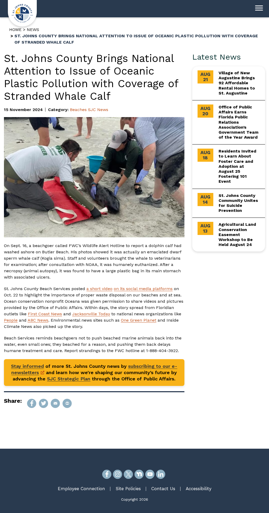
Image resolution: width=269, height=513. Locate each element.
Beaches (78, 109)
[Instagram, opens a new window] (117, 474)
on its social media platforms (143, 288)
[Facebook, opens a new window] (106, 474)
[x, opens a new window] (128, 474)
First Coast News (45, 313)
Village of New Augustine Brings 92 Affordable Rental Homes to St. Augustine (237, 83)
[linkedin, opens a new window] (160, 474)
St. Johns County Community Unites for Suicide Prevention (238, 203)
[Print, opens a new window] (67, 403)
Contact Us (163, 488)
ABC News (38, 320)
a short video (99, 288)
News (33, 29)
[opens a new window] (31, 403)
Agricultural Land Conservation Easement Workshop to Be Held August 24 (237, 234)
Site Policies (128, 488)
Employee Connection (81, 488)
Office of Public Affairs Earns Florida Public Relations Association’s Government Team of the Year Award (238, 122)
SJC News (98, 109)
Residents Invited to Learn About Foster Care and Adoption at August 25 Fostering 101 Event (237, 166)
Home (15, 29)
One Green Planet (138, 320)
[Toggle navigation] (259, 8)
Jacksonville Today (91, 313)
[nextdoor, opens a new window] (139, 474)
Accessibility (198, 488)
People (11, 320)
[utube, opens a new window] (149, 474)
